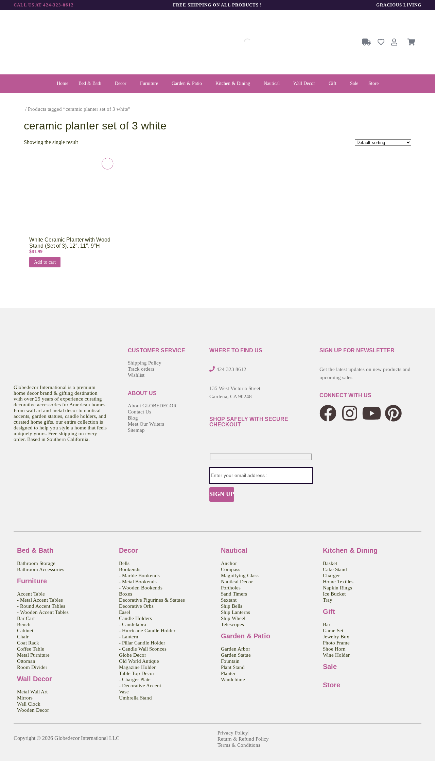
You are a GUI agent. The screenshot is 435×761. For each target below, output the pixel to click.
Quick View (64, 197)
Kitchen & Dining (232, 83)
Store (373, 83)
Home (62, 83)
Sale (354, 83)
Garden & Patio (187, 83)
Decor (120, 83)
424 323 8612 (231, 369)
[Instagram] (349, 413)
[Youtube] (371, 413)
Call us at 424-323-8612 (44, 4)
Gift (332, 83)
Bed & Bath (90, 83)
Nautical (272, 83)
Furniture (149, 83)
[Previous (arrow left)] (12, 380)
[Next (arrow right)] (423, 380)
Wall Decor (304, 83)
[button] (91, 83)
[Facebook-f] (327, 413)
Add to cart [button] (45, 262)
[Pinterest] (393, 413)
